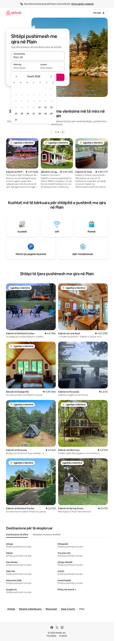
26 (28, 113)
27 (33, 113)
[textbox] (24, 68)
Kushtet (63, 635)
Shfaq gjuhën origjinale (82, 4)
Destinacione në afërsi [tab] (17, 534)
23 (51, 107)
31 (16, 119)
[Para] (62, 132)
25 (22, 113)
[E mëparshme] (51, 132)
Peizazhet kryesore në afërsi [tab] (47, 534)
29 (45, 113)
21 (40, 107)
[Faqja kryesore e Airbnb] (13, 12)
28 (39, 113)
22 (45, 107)
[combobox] (37, 57)
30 (51, 113)
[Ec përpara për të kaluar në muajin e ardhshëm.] (51, 76)
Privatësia (51, 635)
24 (16, 113)
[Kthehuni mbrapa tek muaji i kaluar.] (16, 76)
